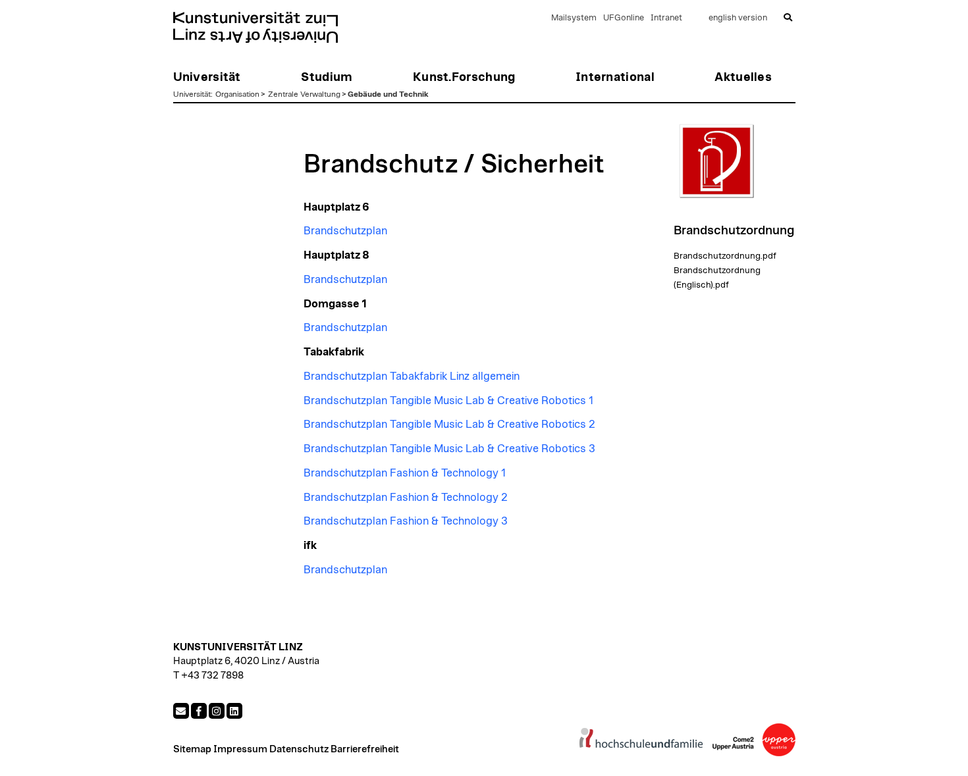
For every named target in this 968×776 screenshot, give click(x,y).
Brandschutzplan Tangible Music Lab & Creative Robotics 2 (449, 424)
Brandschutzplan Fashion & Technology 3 (406, 521)
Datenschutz (299, 749)
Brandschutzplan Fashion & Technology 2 (406, 497)
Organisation (237, 94)
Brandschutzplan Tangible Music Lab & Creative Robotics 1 (448, 401)
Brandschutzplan (345, 231)
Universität (192, 94)
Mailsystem (574, 18)
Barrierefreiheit (365, 749)
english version (738, 18)
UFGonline (623, 18)
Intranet (666, 18)
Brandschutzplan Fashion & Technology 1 (405, 473)
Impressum (240, 749)
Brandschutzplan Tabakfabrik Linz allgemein (412, 376)
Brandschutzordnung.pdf (725, 256)
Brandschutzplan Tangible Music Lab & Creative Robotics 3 (449, 449)
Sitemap (192, 749)
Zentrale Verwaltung (304, 94)
